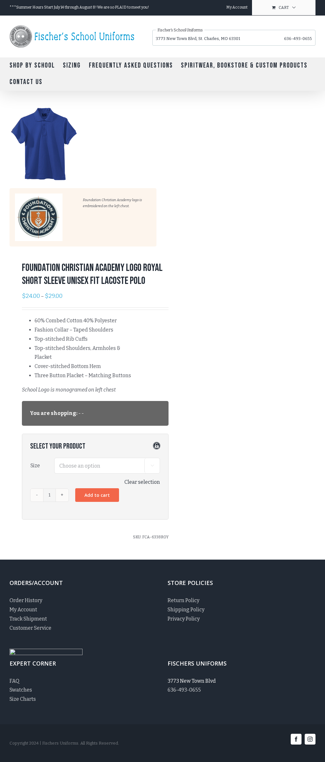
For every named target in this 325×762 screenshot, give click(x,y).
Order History (26, 600)
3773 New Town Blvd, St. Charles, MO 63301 (198, 38)
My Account (23, 610)
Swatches (21, 690)
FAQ (14, 681)
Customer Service (30, 628)
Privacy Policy (184, 619)
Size (35, 466)
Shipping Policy (186, 610)
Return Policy (183, 600)
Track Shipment (28, 619)
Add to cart (97, 495)
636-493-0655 (298, 38)
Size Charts (23, 699)
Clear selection (142, 482)
